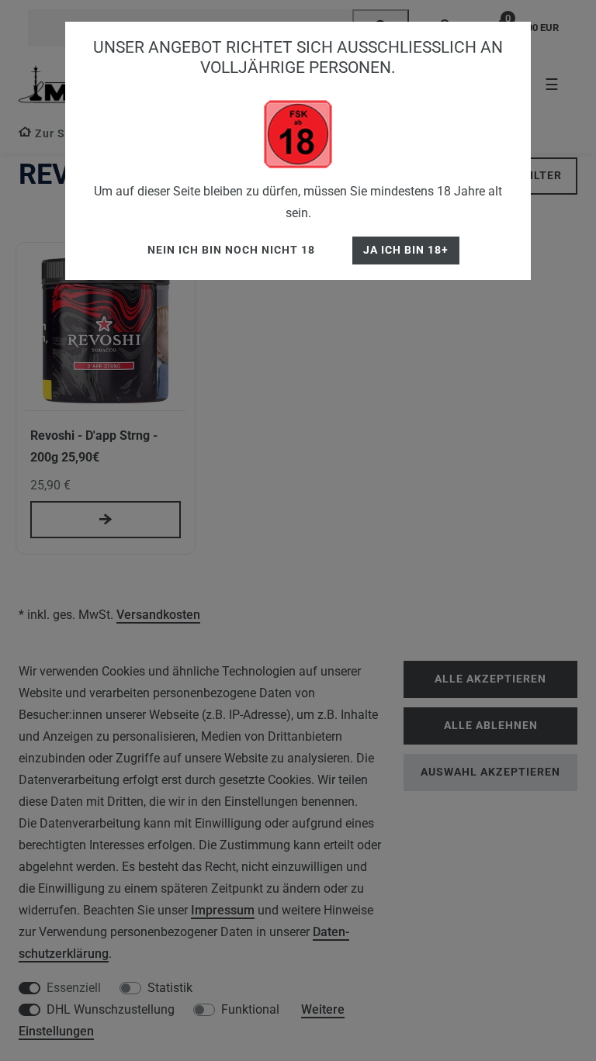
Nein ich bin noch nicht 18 (231, 250)
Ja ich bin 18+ (406, 250)
